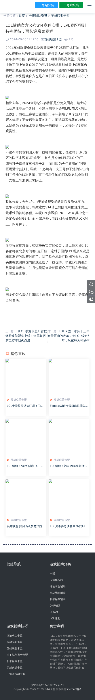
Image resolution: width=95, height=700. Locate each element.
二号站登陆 (71, 5)
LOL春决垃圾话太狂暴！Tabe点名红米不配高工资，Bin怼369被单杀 (26, 406)
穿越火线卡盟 (15, 667)
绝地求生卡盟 (15, 635)
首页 (22, 15)
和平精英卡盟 (15, 661)
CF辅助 (54, 612)
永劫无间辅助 (58, 592)
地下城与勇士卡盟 (17, 654)
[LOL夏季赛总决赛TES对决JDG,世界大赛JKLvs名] (69, 497)
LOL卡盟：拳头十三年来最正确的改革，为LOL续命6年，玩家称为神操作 (68, 335)
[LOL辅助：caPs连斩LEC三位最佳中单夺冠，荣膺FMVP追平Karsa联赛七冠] (26, 437)
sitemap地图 (74, 689)
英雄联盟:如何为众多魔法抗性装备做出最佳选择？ (26, 526)
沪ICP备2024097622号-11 (47, 685)
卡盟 (52, 573)
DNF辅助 (55, 605)
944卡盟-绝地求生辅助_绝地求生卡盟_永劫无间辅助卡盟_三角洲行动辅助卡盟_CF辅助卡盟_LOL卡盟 (10, 6)
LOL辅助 (55, 618)
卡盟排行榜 (56, 580)
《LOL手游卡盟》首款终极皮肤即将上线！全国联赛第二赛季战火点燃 (26, 335)
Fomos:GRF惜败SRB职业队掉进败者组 (69, 406)
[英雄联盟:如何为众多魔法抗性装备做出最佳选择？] (26, 497)
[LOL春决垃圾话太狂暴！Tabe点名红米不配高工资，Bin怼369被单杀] (26, 377)
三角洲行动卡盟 (16, 674)
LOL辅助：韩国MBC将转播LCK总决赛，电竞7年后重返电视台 (69, 466)
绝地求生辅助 (58, 586)
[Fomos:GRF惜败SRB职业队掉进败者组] (69, 377)
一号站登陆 (46, 5)
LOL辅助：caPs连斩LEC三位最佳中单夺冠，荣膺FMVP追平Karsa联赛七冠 (25, 466)
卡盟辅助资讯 (38, 15)
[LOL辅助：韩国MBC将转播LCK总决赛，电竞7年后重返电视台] (69, 437)
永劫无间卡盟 (15, 642)
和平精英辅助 (58, 599)
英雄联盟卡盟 (60, 15)
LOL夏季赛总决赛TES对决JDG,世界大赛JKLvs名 (68, 526)
